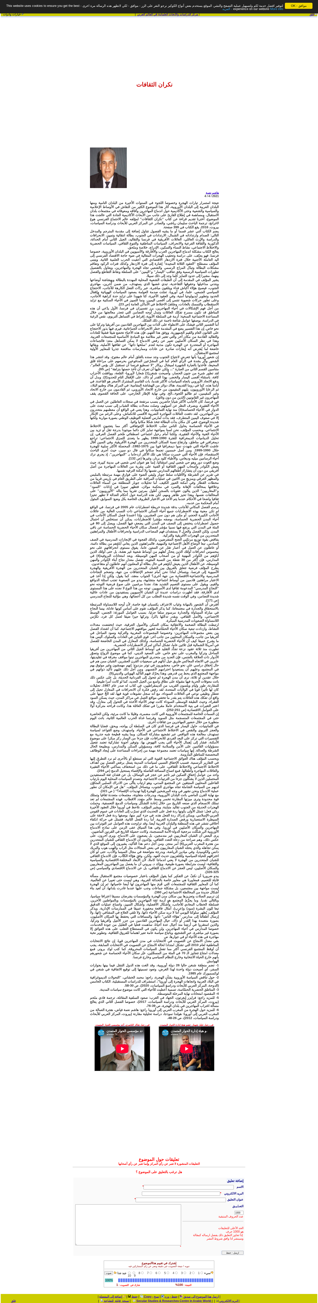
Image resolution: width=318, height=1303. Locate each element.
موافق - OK (299, 6)
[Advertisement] (159, 46)
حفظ (134, 1296)
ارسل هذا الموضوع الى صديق (201, 1296)
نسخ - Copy (151, 1296)
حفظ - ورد (171, 1296)
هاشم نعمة (212, 192)
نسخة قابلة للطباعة (116, 1300)
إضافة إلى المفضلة (111, 1296)
